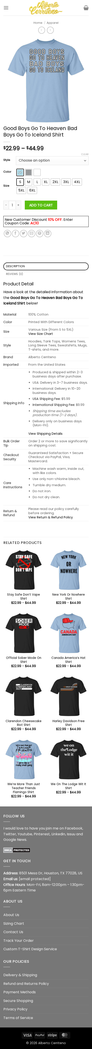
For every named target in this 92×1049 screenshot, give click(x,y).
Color (7, 171)
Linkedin (58, 834)
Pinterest (42, 834)
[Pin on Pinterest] (39, 233)
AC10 (34, 223)
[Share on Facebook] (15, 233)
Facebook (73, 828)
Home (37, 23)
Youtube (25, 834)
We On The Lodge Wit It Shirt (68, 786)
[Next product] (41, 30)
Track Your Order (18, 940)
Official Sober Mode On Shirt (23, 660)
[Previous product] (50, 30)
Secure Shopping (18, 1000)
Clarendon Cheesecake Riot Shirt (24, 723)
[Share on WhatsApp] (7, 233)
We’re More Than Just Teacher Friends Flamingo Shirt (23, 788)
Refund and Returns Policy (26, 983)
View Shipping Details (45, 433)
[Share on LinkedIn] (47, 233)
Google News (14, 839)
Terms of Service (18, 1017)
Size (6, 185)
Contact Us (13, 931)
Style (6, 160)
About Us (11, 914)
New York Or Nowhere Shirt (68, 597)
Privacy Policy (15, 1009)
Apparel (53, 23)
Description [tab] (15, 266)
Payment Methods (19, 992)
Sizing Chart (13, 923)
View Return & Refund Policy (50, 517)
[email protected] (35, 878)
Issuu (71, 834)
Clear (85, 154)
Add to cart (41, 205)
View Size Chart (40, 334)
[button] (6, 7)
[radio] (20, 172)
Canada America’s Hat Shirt (68, 660)
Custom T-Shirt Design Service (30, 949)
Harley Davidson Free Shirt (68, 723)
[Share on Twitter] (23, 233)
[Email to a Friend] (31, 233)
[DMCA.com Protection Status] (16, 850)
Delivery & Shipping (20, 975)
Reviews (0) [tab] (14, 274)
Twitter (9, 834)
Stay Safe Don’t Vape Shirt (23, 597)
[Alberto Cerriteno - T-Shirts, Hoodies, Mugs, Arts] (46, 8)
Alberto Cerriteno (52, 1043)
